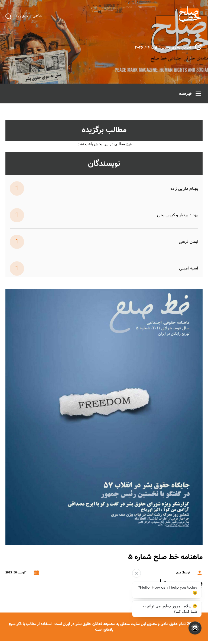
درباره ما (22, 16)
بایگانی (37, 16)
